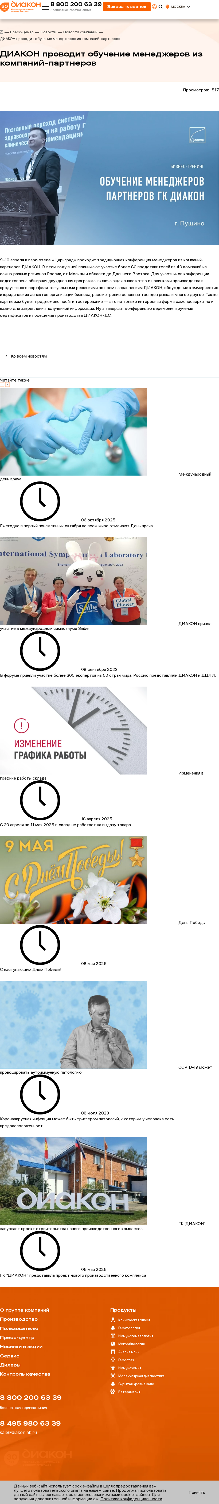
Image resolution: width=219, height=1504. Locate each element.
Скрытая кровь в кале (136, 1384)
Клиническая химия (134, 1320)
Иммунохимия (129, 1368)
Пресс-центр (22, 32)
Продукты (123, 1310)
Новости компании (80, 32)
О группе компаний (24, 1310)
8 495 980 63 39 (30, 1423)
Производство (19, 1319)
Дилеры (10, 1365)
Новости (48, 32)
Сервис (9, 1356)
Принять (197, 1492)
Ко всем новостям (28, 356)
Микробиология (131, 1344)
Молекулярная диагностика (141, 1376)
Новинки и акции (21, 1346)
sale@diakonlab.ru (18, 1432)
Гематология (129, 1328)
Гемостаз (126, 1360)
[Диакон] (1, 32)
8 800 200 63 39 (76, 4)
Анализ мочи (128, 1352)
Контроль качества (25, 1374)
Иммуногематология (135, 1336)
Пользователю (19, 1328)
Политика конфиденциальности (131, 1498)
